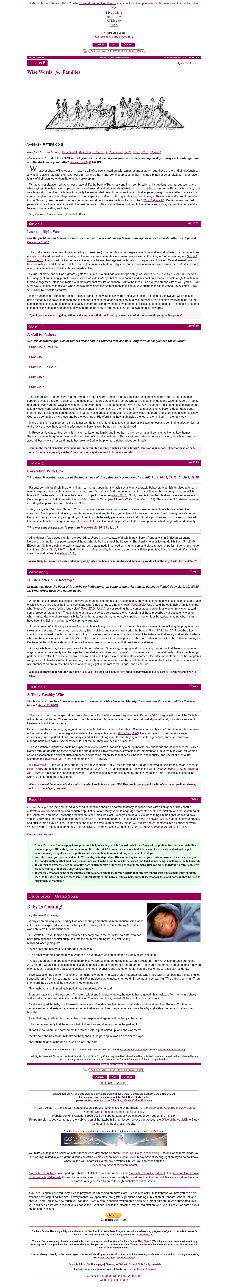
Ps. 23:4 (189, 541)
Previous (99, 44)
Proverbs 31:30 (52, 758)
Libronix (116, 20)
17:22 (136, 152)
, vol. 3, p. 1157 (159, 826)
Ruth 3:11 (175, 768)
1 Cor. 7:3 (98, 152)
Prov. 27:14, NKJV (92, 608)
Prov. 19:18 (119, 495)
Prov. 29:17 (36, 386)
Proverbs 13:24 (91, 527)
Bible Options (114, 12)
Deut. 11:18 (49, 549)
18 (45, 366)
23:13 (144, 152)
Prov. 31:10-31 (48, 705)
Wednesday (37, 572)
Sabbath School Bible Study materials (140, 1264)
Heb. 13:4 (173, 274)
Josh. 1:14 (101, 768)
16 (28, 590)
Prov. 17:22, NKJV (161, 630)
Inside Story (40, 896)
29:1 (186, 477)
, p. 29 (144, 499)
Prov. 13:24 (68, 553)
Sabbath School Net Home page (86, 1264)
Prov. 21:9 (177, 586)
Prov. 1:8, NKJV (154, 200)
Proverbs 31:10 (149, 715)
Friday (33, 799)
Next (114, 44)
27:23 (49, 346)
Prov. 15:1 (36, 366)
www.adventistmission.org (171, 1049)
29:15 (195, 477)
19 (59, 549)
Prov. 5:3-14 (69, 152)
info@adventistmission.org (134, 1049)
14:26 (127, 152)
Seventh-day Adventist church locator (113, 1165)
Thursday (35, 687)
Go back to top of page (114, 1279)
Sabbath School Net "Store (134, 1241)
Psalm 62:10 (35, 768)
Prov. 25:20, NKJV (142, 604)
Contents (128, 44)
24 (56, 346)
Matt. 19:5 (85, 152)
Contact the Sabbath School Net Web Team (114, 1275)
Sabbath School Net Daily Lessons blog (134, 1153)
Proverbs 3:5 (79, 162)
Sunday (34, 224)
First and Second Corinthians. (97, 3)
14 (179, 477)
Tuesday (34, 463)
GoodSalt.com (156, 1131)
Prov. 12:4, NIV (128, 733)
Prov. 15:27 (36, 376)
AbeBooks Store (126, 1257)
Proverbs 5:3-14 (38, 242)
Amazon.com (146, 1234)
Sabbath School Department (147, 1173)
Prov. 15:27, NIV (139, 404)
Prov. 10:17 (159, 477)
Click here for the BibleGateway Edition (114, 37)
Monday (34, 326)
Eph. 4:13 (86, 826)
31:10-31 (155, 152)
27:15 (195, 586)
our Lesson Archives (144, 1269)
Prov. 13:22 (116, 152)
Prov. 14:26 (36, 357)
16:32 (52, 366)
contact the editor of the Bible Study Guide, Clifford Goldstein (118, 1100)
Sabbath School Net (42, 1173)
